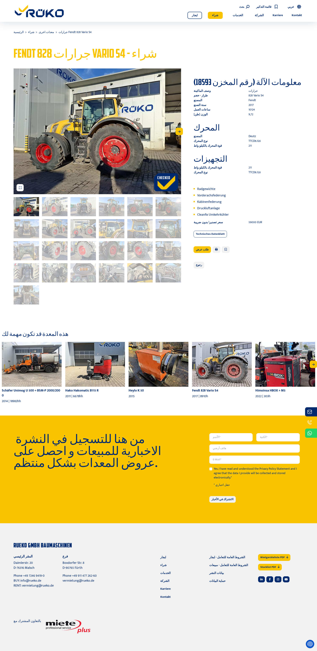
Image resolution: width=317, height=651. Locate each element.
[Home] (39, 11)
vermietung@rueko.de (38, 585)
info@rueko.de (30, 580)
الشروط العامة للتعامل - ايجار (227, 557)
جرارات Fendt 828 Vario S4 (75, 32)
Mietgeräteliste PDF (272, 557)
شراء (215, 15)
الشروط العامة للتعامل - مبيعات (228, 565)
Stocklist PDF (268, 567)
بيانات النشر (216, 573)
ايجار (195, 15)
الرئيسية (19, 32)
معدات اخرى (46, 32)
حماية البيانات (217, 581)
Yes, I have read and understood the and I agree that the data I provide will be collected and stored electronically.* (255, 473)
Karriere (278, 15)
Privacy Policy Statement (274, 468)
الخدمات (238, 15)
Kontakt (297, 15)
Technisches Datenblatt (210, 234)
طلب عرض (202, 249)
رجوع (199, 265)
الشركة (259, 15)
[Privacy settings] (310, 644)
